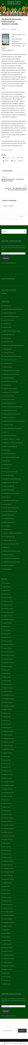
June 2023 (5, 717)
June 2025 (5, 630)
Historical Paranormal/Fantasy (11, 407)
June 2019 (5, 890)
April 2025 (6, 637)
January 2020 (6, 865)
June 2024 (5, 673)
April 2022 (6, 767)
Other (4, 468)
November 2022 (7, 742)
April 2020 (6, 854)
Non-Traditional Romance (10, 457)
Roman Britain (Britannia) (10, 500)
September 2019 (7, 879)
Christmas (6, 349)
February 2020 (7, 861)
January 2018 (6, 951)
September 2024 (7, 662)
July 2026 (5, 583)
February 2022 (7, 774)
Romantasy (6, 504)
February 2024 (7, 688)
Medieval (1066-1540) (8, 435)
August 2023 (6, 709)
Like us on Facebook (7, 278)
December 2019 (7, 868)
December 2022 (7, 738)
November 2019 (7, 872)
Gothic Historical (8, 396)
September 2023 (7, 706)
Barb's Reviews (7, 334)
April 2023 (6, 724)
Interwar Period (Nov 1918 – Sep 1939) (13, 421)
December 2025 (7, 608)
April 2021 (5, 810)
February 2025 (7, 644)
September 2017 (7, 966)
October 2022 (6, 745)
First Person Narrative (9, 381)
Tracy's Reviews (7, 537)
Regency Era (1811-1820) (9, 482)
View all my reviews (6, 150)
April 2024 (6, 681)
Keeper (5, 432)
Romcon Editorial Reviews (10, 508)
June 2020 (6, 847)
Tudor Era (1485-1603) (8, 540)
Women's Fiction (7, 555)
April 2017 (5, 984)
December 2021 (7, 782)
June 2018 (5, 933)
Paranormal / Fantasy (9, 472)
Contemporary (7, 352)
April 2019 (5, 897)
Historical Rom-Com (8, 410)
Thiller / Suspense (7, 522)
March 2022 (6, 771)
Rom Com (6, 497)
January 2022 (6, 778)
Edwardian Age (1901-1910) (10, 370)
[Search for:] (14, 231)
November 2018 (7, 915)
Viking (5, 547)
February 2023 (7, 731)
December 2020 (7, 825)
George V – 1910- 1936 (8, 389)
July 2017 (5, 973)
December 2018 (7, 912)
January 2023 (6, 735)
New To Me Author (8, 454)
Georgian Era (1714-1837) (9, 392)
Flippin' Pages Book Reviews (14, 3)
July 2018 (5, 930)
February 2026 (7, 601)
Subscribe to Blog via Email (11, 241)
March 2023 (6, 727)
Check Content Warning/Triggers (12, 345)
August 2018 (6, 926)
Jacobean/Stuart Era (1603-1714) (11, 428)
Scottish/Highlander (8, 511)
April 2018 (5, 940)
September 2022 (7, 749)
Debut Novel (6, 367)
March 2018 (6, 944)
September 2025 (7, 619)
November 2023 (7, 699)
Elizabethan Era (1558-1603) (10, 374)
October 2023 (6, 702)
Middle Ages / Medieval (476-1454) (12, 443)
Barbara (14, 29)
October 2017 (6, 962)
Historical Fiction (8, 399)
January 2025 (6, 648)
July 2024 (5, 670)
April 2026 (6, 594)
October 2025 (6, 616)
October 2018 (6, 919)
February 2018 (7, 948)
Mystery (5, 450)
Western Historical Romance (11, 551)
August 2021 (6, 796)
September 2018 (7, 922)
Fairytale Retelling (8, 378)
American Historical (8, 313)
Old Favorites (6, 464)
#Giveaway (6, 306)
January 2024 (6, 691)
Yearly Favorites (7, 565)
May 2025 (5, 634)
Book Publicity (7, 342)
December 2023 (7, 695)
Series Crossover (7, 515)
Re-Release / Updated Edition (11, 479)
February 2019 (7, 904)
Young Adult (6, 569)
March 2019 (6, 901)
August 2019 (6, 883)
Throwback (6, 526)
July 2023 (5, 713)
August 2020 (6, 839)
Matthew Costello (7, 170)
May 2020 (5, 850)
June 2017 (5, 976)
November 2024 (7, 655)
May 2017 (5, 980)
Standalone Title (7, 518)
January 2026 (6, 605)
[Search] (24, 4)
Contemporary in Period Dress (11, 356)
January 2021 (6, 821)
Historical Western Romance (11, 414)
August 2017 (6, 969)
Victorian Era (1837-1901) (9, 544)
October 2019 (6, 875)
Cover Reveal (6, 363)
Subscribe (5, 258)
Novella (5, 461)
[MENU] (2, 4)
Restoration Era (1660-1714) (10, 493)
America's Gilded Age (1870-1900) (12, 309)
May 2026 (5, 590)
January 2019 (6, 908)
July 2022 (5, 756)
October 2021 (6, 789)
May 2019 (5, 893)
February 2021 (7, 818)
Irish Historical (7, 425)
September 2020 (7, 836)
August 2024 (6, 666)
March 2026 (6, 598)
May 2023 (5, 720)
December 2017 (7, 955)
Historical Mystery (8, 403)
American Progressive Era (10, 316)
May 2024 (5, 677)
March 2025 (6, 641)
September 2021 (7, 792)
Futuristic (6, 385)
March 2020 (6, 857)
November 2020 (7, 829)
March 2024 (6, 684)
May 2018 (5, 937)
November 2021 (7, 785)
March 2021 (6, 814)
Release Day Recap (8, 490)
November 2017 (7, 958)
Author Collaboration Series (10, 331)
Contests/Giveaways (8, 360)
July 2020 (5, 843)
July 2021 (5, 800)
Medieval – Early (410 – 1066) (10, 439)
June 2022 (5, 760)
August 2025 (6, 623)
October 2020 (7, 832)
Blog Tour (5, 338)
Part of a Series (7, 475)
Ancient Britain (7, 320)
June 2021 (5, 803)
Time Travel (6, 529)
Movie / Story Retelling (9, 446)
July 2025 (5, 626)
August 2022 (6, 753)
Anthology (6, 324)
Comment (20, 216)
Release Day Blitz (7, 486)
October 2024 (6, 659)
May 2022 (5, 764)
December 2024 (7, 652)
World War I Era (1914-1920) (10, 558)
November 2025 (7, 612)
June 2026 (5, 587)
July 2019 (5, 886)
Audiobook (6, 327)
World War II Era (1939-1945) (10, 562)
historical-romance (8, 417)
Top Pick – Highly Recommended (12, 533)
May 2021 (5, 807)
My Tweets (4, 293)
